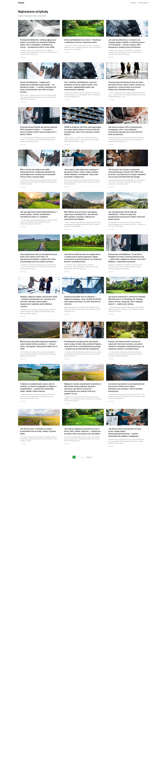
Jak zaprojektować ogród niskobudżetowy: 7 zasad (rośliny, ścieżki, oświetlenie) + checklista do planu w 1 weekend (39, 214)
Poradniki (133, 3)
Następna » (89, 457)
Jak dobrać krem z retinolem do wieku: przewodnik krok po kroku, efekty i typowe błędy (38, 431)
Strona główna (143, 3)
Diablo (21, 2)
